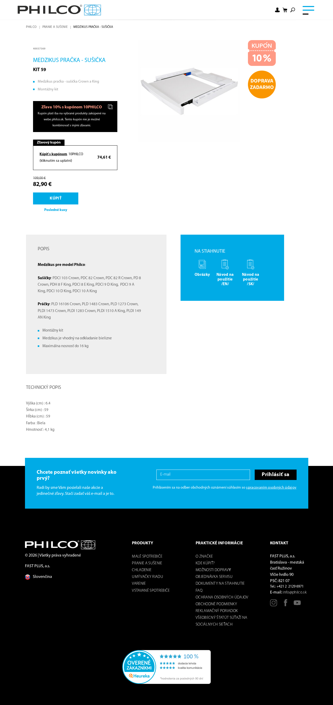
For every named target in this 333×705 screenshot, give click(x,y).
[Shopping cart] (285, 10)
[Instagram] (273, 605)
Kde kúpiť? (205, 563)
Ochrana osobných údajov (222, 598)
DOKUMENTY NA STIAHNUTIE (220, 584)
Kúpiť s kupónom (53, 154)
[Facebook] (285, 605)
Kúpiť (56, 198)
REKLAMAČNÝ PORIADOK (217, 611)
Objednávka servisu (214, 577)
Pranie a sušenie (55, 27)
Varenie (139, 584)
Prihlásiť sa (275, 474)
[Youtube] (297, 605)
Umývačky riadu (147, 577)
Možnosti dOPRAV (212, 570)
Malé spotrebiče (147, 557)
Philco (31, 27)
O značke (204, 557)
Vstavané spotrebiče (151, 591)
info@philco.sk (294, 593)
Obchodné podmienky (216, 604)
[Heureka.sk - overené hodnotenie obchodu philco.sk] (166, 667)
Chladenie (141, 570)
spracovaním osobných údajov (271, 488)
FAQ (199, 591)
